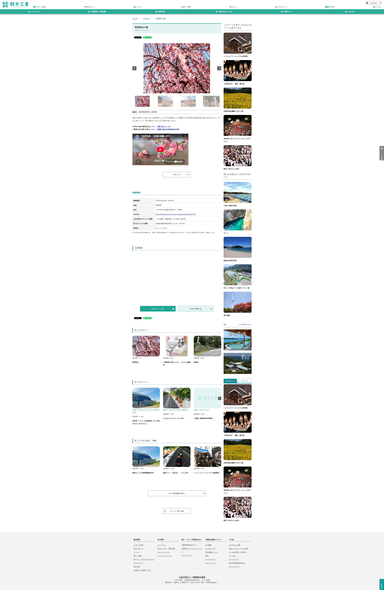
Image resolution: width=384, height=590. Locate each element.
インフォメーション (164, 556)
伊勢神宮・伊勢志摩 (98, 11)
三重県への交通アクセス (142, 570)
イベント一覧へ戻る (177, 511)
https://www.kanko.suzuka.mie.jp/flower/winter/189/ (176, 214)
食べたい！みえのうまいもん (144, 559)
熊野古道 (162, 11)
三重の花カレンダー (164, 126)
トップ (134, 19)
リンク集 (232, 556)
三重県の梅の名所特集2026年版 (167, 129)
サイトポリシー (234, 566)
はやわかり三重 (234, 545)
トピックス (35, 11)
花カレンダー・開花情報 (166, 548)
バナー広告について (245, 324)
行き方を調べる (195, 309)
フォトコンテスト (163, 552)
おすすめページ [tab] (230, 381)
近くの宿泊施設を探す (177, 493)
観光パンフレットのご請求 (238, 548)
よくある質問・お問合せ (238, 552)
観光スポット (138, 548)
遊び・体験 (138, 556)
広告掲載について (211, 552)
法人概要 (208, 545)
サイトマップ (234, 559)
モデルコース (138, 563)
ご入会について (210, 548)
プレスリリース (186, 555)
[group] (146, 350)
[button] (219, 68)
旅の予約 (137, 566)
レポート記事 (138, 545)
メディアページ (210, 563)
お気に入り (180, 174)
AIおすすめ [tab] (244, 381)
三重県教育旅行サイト (189, 545)
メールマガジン (210, 559)
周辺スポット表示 (157, 309)
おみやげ (351, 11)
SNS (206, 556)
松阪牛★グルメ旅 (225, 11)
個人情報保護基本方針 (237, 563)
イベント (146, 19)
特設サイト (288, 11)
